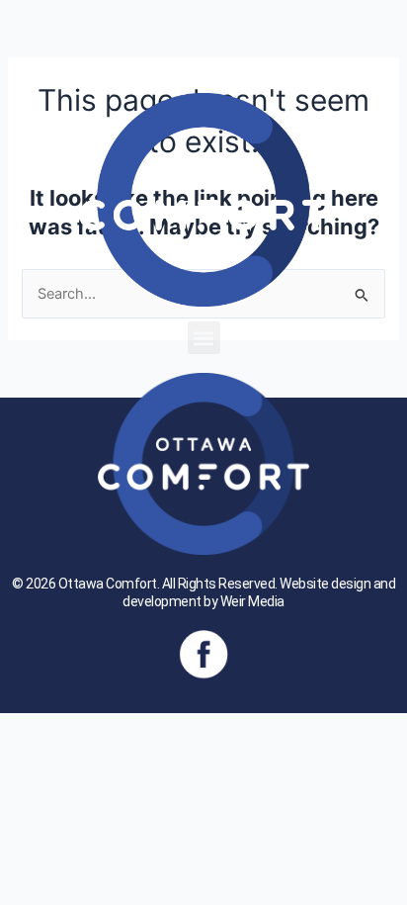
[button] (204, 337)
